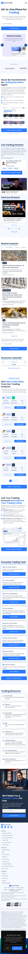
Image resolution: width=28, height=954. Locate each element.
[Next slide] (25, 45)
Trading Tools (5, 861)
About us (4, 873)
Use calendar (14, 671)
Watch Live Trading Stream (12, 172)
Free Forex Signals (6, 842)
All (2, 247)
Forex (16, 247)
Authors (4, 880)
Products (3, 831)
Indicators (4, 857)
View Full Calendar (13, 368)
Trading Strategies (6, 864)
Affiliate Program (6, 883)
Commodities (8, 247)
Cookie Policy (19, 889)
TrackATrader (5, 845)
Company (3, 871)
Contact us (5, 878)
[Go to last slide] (3, 45)
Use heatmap (14, 617)
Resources (4, 847)
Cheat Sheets (5, 859)
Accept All (17, 948)
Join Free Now (13, 28)
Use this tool (14, 602)
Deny (7, 948)
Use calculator (14, 574)
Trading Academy (6, 833)
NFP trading (5, 868)
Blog (3, 852)
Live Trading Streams (7, 838)
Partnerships (5, 876)
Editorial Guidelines (14, 890)
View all (13, 232)
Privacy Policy (11, 889)
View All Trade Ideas (14, 486)
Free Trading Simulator (7, 866)
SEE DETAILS (7, 407)
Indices (23, 247)
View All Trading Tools (14, 678)
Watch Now (14, 225)
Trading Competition (7, 835)
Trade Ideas (5, 840)
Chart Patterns (5, 854)
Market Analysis (6, 850)
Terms (5, 889)
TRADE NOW (20, 407)
